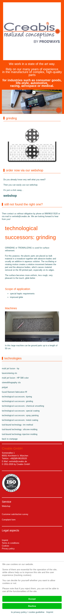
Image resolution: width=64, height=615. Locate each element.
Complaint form (9, 520)
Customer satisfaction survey (15, 514)
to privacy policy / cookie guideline (27, 612)
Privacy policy (8, 548)
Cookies (5, 546)
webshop (10, 195)
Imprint (5, 540)
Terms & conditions (10, 543)
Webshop (6, 506)
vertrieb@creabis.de (21, 216)
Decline (32, 606)
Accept (32, 599)
